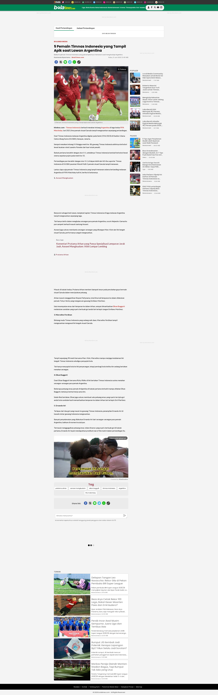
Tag (91, 484)
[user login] (148, 8)
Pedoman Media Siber (110, 687)
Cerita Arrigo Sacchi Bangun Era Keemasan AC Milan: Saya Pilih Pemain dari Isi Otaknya (152, 165)
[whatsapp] (74, 62)
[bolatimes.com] (64, 9)
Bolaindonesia (60, 41)
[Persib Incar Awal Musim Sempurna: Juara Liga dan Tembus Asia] (72, 636)
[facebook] (56, 62)
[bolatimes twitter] (154, 8)
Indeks (142, 7)
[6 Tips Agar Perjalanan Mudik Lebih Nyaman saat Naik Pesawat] (135, 147)
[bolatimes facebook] (151, 8)
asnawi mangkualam (78, 488)
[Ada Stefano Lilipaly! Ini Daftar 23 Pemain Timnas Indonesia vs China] (135, 183)
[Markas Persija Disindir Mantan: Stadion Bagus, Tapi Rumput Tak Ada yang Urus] (72, 679)
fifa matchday (90, 493)
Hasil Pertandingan (64, 28)
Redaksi (77, 687)
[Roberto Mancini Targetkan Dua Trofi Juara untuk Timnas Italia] (135, 94)
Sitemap (139, 687)
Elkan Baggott (119, 306)
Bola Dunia (90, 7)
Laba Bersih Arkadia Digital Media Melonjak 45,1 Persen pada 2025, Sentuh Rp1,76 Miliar (152, 123)
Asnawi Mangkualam (64, 178)
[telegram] (70, 62)
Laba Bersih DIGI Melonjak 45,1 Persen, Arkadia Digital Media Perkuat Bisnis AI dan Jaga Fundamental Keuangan (151, 111)
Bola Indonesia (101, 7)
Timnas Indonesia (73, 127)
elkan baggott (94, 488)
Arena (122, 7)
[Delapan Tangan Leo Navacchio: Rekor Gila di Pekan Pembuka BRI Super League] (72, 593)
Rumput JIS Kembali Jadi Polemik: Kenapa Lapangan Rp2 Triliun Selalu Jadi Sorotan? (109, 645)
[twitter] (60, 62)
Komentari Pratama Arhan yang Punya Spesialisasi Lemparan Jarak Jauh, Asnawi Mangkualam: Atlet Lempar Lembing (90, 245)
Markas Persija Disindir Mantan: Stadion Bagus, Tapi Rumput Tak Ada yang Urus (109, 666)
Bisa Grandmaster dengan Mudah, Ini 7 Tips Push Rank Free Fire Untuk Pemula (153, 153)
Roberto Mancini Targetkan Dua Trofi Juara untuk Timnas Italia (150, 88)
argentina (122, 488)
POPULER (134, 70)
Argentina (105, 127)
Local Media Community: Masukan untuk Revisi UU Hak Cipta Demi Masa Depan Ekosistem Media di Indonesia (152, 76)
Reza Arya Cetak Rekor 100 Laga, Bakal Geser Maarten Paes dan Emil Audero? (107, 602)
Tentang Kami (94, 687)
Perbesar (123, 69)
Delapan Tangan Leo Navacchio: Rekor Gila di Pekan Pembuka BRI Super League (108, 580)
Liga (83, 7)
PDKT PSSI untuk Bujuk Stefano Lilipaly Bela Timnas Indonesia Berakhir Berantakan (151, 189)
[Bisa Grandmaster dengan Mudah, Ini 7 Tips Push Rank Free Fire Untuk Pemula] (135, 159)
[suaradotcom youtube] (158, 8)
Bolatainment (114, 7)
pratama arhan (61, 488)
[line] (65, 62)
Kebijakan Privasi (127, 687)
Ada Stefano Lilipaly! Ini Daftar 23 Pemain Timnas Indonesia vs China (152, 177)
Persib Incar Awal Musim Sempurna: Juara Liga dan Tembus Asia (106, 623)
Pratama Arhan (62, 254)
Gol (137, 7)
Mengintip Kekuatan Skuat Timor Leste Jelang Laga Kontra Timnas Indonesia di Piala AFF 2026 (153, 100)
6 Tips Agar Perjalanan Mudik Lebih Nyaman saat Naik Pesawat (151, 141)
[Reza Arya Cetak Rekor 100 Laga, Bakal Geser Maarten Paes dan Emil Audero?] (72, 614)
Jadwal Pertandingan (86, 28)
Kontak (84, 687)
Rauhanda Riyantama (62, 57)
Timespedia (131, 7)
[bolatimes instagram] (161, 8)
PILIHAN (133, 136)
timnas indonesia (109, 488)
